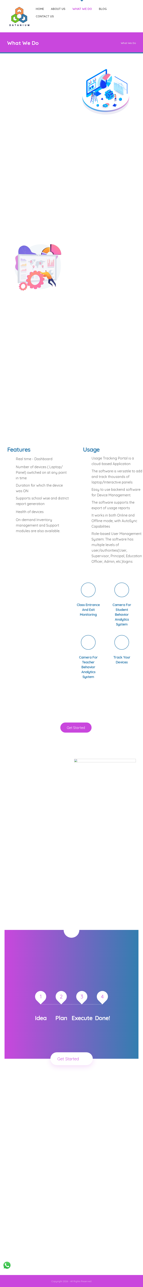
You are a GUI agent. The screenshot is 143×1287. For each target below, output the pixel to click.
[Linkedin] (29, 1256)
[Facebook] (18, 1256)
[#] (71, 930)
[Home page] (114, 43)
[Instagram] (35, 1256)
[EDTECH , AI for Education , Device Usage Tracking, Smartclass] (19, 16)
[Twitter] (24, 1256)
